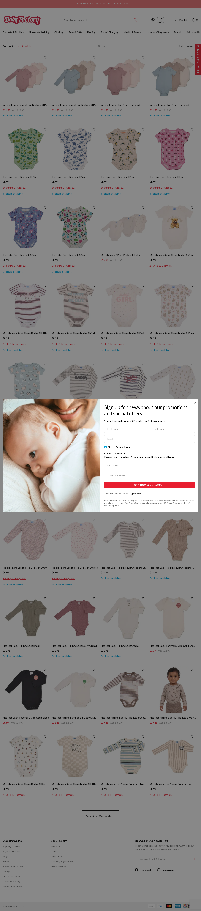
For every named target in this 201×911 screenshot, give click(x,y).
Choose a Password (139, 455)
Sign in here (135, 493)
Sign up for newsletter (119, 447)
